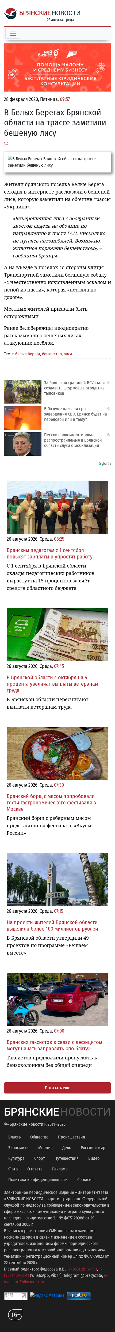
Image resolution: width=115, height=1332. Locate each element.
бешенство (52, 353)
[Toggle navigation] (12, 33)
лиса (68, 353)
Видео (93, 1158)
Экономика (18, 1147)
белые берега (27, 353)
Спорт (39, 1158)
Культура (16, 1158)
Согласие (85, 1179)
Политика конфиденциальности (38, 1179)
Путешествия (67, 1158)
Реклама (60, 1168)
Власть (14, 1137)
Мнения (45, 1147)
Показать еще (57, 1087)
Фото (13, 1168)
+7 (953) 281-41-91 (82, 1269)
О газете (35, 1168)
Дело (66, 1147)
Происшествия (71, 1137)
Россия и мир (93, 1147)
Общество (39, 1137)
